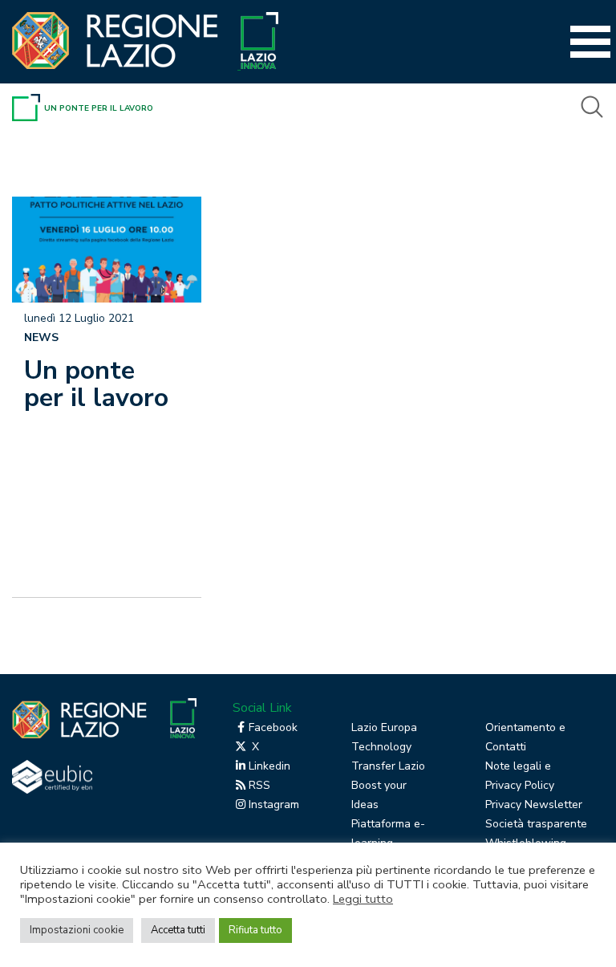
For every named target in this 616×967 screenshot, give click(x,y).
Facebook (273, 727)
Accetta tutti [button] (178, 930)
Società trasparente (536, 823)
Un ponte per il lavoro (96, 384)
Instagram (274, 804)
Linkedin (269, 766)
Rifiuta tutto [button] (255, 930)
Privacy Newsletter (533, 804)
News (41, 337)
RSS (259, 785)
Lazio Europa (384, 727)
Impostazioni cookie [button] (77, 930)
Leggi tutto (363, 899)
